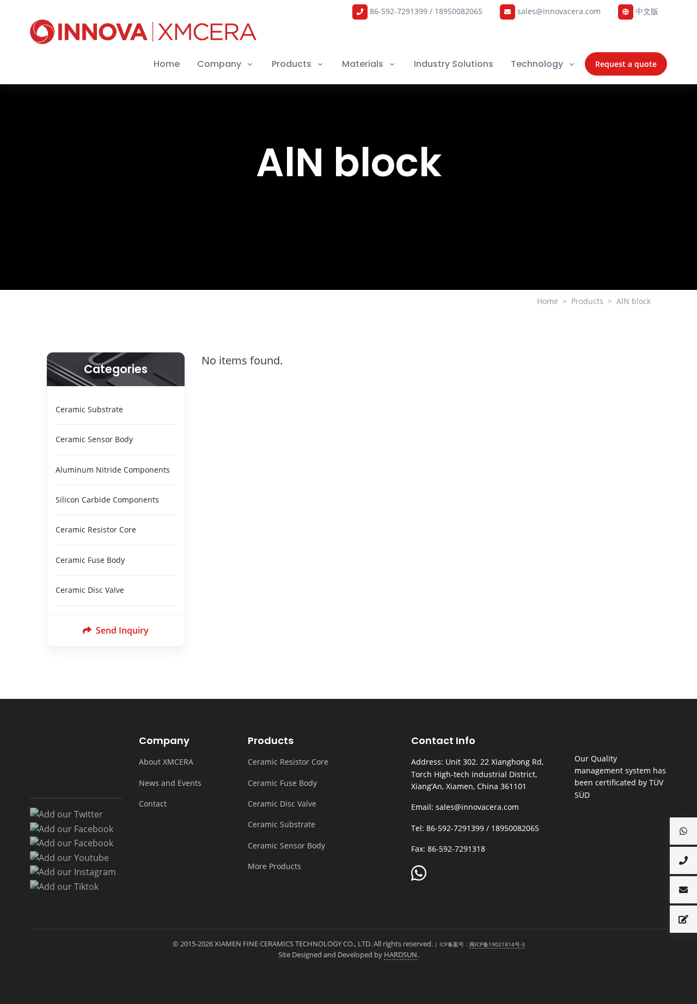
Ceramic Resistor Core (96, 529)
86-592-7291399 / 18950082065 (425, 11)
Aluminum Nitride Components (113, 469)
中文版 (645, 11)
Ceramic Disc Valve (90, 590)
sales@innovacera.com (558, 11)
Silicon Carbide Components (107, 499)
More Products (274, 866)
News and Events (170, 783)
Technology (537, 64)
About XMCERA (166, 762)
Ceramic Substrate (89, 409)
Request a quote (626, 64)
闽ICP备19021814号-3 (497, 944)
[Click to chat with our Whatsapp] (418, 874)
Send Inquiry (121, 630)
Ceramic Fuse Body (90, 560)
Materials (362, 64)
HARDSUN (400, 954)
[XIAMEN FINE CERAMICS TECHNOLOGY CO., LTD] (143, 32)
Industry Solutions (453, 64)
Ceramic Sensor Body (94, 439)
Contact (153, 803)
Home (167, 64)
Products (291, 64)
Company (219, 64)
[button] (683, 831)
